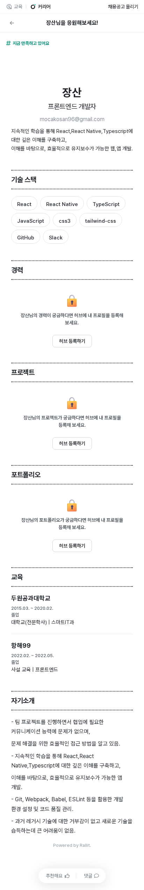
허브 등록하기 (72, 341)
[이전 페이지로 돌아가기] (12, 23)
